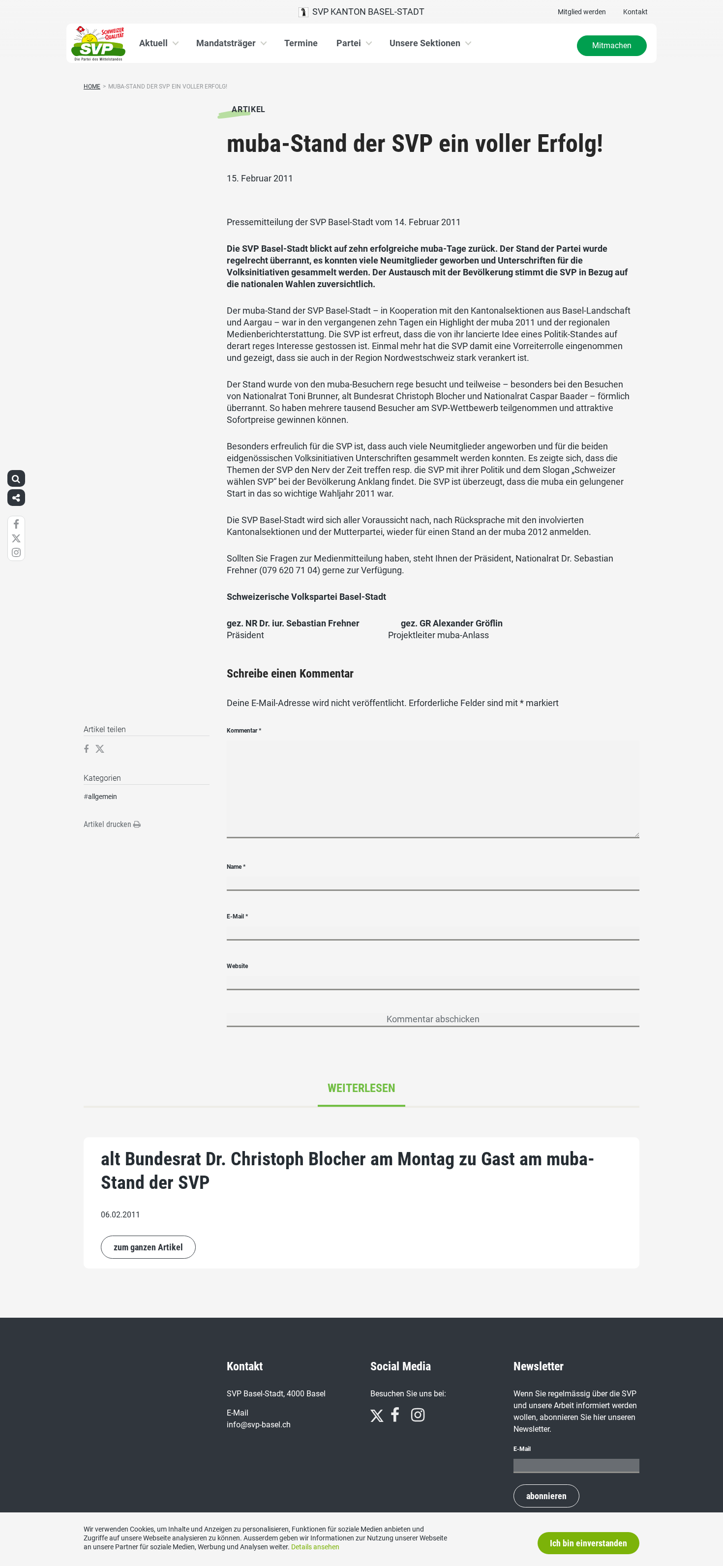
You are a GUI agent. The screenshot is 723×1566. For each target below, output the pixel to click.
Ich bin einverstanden (588, 1543)
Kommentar (244, 730)
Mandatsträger (226, 43)
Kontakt (635, 12)
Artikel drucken (108, 824)
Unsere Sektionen (425, 43)
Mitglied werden (582, 12)
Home (92, 86)
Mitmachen (612, 45)
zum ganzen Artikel (148, 1247)
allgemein (102, 796)
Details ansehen (315, 1547)
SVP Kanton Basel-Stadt (366, 11)
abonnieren (546, 1496)
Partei (348, 43)
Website (237, 966)
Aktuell (153, 43)
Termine (301, 43)
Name (236, 866)
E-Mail (237, 916)
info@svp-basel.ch (259, 1424)
